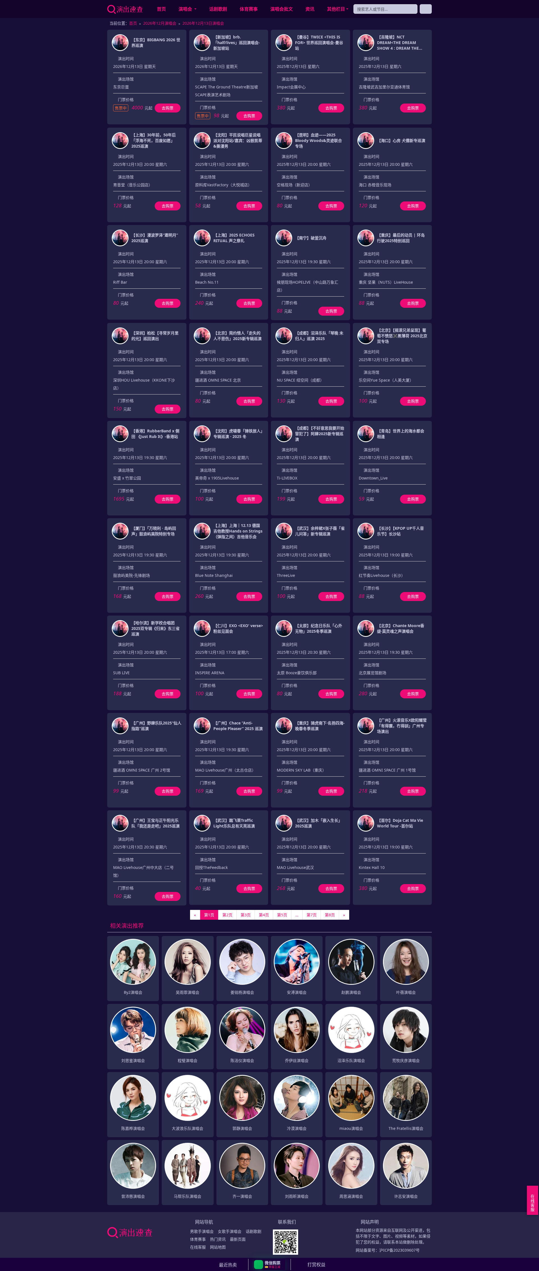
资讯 (309, 9)
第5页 (282, 914)
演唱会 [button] (186, 9)
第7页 (312, 914)
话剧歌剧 (218, 9)
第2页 (227, 914)
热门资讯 (218, 1239)
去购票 (167, 108)
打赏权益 (316, 1264)
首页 (161, 9)
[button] (269, 1264)
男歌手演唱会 (202, 1231)
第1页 (209, 914)
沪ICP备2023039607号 (399, 1250)
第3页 (246, 914)
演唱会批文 (281, 9)
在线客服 (198, 1247)
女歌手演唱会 (229, 1231)
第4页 (264, 914)
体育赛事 (249, 9)
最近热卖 (228, 1265)
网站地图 (218, 1247)
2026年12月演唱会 (159, 23)
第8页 (330, 914)
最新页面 (238, 1239)
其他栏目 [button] (336, 9)
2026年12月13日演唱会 (203, 23)
